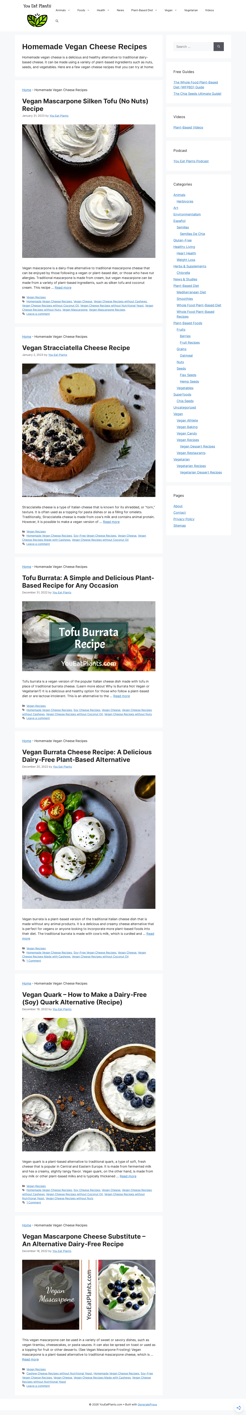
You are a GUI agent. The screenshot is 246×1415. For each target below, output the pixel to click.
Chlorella (183, 273)
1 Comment (33, 960)
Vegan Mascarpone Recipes (107, 309)
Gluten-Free (182, 240)
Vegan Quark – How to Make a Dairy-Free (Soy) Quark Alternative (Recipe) (84, 998)
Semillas (183, 227)
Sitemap (179, 525)
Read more (63, 287)
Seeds (181, 368)
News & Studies (185, 279)
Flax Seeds (188, 375)
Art (175, 208)
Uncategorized (184, 407)
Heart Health (186, 253)
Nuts (180, 362)
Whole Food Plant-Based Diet (199, 305)
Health (101, 10)
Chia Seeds (185, 401)
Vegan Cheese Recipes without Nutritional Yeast (112, 305)
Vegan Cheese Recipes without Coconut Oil (50, 305)
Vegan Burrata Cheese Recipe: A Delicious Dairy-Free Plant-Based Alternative (87, 755)
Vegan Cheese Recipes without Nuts (128, 714)
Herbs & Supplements (189, 266)
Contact (179, 512)
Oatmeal (186, 355)
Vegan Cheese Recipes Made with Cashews (102, 1377)
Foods (81, 10)
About (178, 506)
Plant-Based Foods (187, 323)
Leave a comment (38, 314)
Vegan (169, 10)
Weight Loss (186, 260)
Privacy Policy (183, 519)
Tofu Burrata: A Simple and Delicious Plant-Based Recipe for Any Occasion (88, 581)
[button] (70, 10)
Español (179, 221)
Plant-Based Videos (188, 127)
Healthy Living (184, 247)
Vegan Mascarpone (75, 309)
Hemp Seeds (189, 381)
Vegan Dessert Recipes (197, 446)
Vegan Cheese (82, 301)
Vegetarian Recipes (191, 466)
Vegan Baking (187, 427)
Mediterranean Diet (191, 292)
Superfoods (182, 394)
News (120, 10)
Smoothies (185, 299)
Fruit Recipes (190, 342)
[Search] (219, 46)
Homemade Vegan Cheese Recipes (49, 301)
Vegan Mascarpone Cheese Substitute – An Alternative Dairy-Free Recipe (84, 1240)
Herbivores (185, 201)
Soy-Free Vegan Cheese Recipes (94, 535)
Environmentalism (187, 214)
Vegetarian (191, 10)
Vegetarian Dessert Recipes (201, 472)
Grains (181, 349)
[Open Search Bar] (57, 21)
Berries (185, 336)
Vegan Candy (187, 433)
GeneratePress (147, 1404)
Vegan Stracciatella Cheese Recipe (76, 347)
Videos (209, 10)
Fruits (181, 329)
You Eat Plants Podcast (191, 161)
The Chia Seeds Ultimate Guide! (197, 94)
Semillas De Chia (192, 234)
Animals (61, 10)
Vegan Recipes (36, 297)
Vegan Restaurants (191, 453)
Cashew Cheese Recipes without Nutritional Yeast (59, 1373)
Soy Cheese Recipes (86, 710)
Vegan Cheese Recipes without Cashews (120, 301)
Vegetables (185, 388)
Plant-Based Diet (142, 10)
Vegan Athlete (187, 420)
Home (26, 90)
